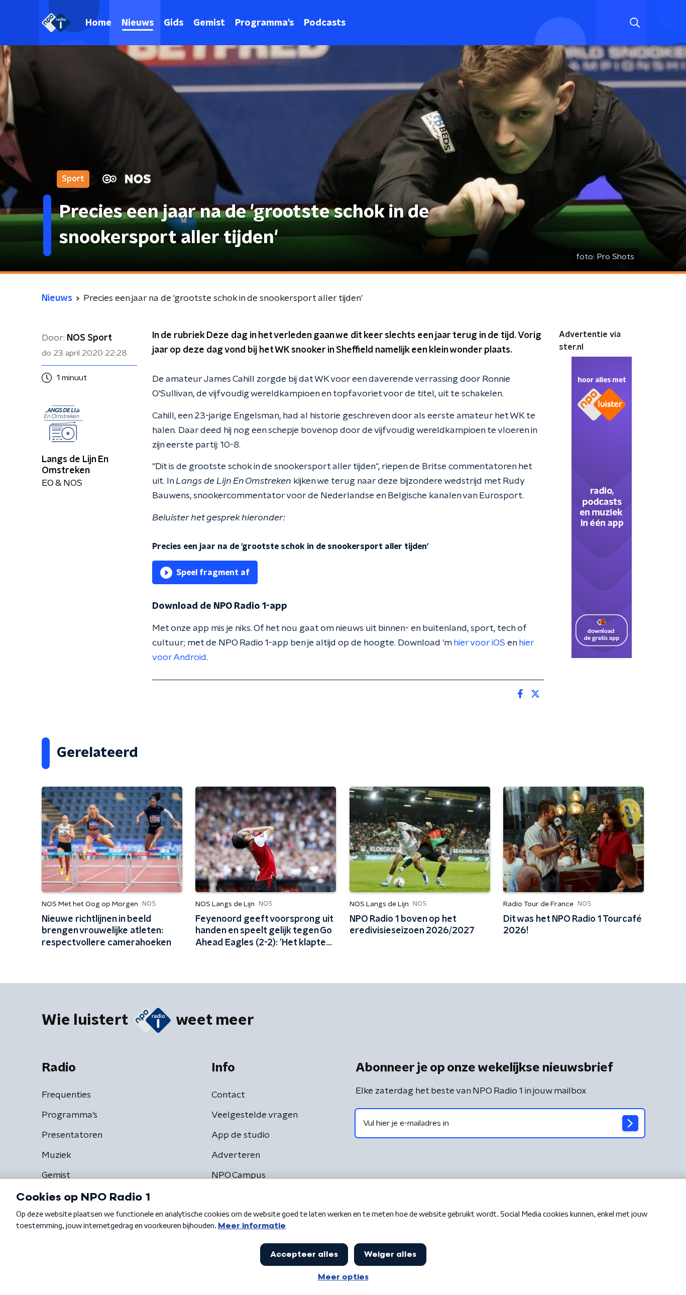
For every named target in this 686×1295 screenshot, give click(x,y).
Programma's (264, 23)
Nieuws (138, 23)
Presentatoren (72, 1135)
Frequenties (66, 1095)
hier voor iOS (479, 643)
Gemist (209, 23)
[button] (634, 23)
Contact (228, 1095)
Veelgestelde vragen (254, 1115)
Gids (173, 23)
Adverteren (235, 1155)
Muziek (56, 1155)
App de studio (240, 1135)
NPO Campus (238, 1175)
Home (98, 23)
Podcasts (325, 23)
